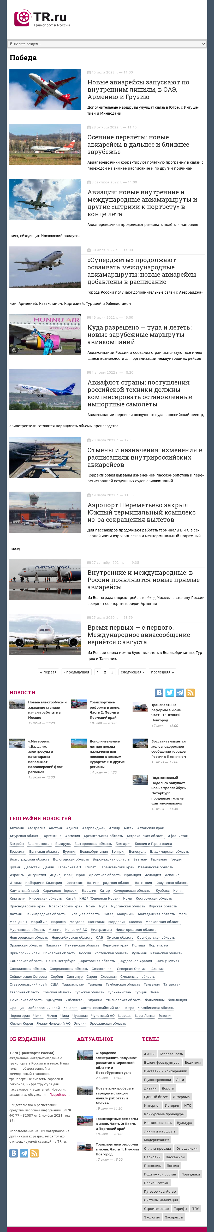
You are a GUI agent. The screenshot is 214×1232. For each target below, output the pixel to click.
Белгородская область (93, 843)
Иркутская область (105, 874)
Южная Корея (21, 1023)
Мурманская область (27, 929)
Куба (103, 905)
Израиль (17, 874)
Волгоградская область (29, 859)
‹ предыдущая (76, 671)
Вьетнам (140, 859)
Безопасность (171, 1053)
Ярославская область (108, 1023)
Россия (85, 952)
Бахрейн (17, 843)
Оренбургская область (156, 937)
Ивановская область (155, 866)
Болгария (123, 843)
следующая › (132, 671)
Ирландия (132, 874)
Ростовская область (111, 952)
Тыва (154, 991)
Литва (108, 913)
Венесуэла (137, 851)
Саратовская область (97, 960)
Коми (127, 898)
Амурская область (25, 835)
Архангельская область (103, 835)
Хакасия (70, 1007)
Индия (55, 874)
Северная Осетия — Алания (140, 968)
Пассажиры (175, 1156)
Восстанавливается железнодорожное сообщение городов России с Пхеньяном (168, 749)
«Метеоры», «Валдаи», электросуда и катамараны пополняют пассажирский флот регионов (45, 756)
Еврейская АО (69, 866)
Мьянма (55, 929)
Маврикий (125, 913)
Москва (135, 921)
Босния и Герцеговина (153, 843)
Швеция (125, 1015)
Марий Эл (39, 921)
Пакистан (54, 945)
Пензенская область (82, 945)
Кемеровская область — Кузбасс (142, 890)
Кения (178, 890)
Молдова (77, 921)
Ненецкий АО (76, 929)
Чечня (52, 1015)
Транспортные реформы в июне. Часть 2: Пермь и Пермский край (105, 709)
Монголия (96, 921)
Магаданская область (156, 913)
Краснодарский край (27, 905)
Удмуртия (54, 999)
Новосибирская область (72, 937)
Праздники (190, 1174)
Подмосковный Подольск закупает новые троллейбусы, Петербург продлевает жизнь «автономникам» (169, 790)
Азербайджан (93, 827)
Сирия (91, 976)
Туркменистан (119, 991)
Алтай (129, 827)
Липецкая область (84, 913)
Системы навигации (161, 1199)
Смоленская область (137, 976)
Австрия (56, 827)
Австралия (36, 827)
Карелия (89, 890)
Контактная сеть (158, 1122)
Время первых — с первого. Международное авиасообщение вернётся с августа (138, 634)
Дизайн (150, 1088)
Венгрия (118, 851)
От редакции (187, 1148)
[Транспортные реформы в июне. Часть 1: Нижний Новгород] (85, 1149)
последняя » (162, 671)
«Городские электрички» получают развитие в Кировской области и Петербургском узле (116, 1062)
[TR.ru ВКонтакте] (159, 693)
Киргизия (18, 898)
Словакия (108, 976)
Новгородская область (29, 937)
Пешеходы (153, 1165)
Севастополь (102, 968)
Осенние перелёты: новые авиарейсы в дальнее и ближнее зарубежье (138, 144)
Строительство (156, 1208)
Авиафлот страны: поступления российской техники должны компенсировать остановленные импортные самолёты (139, 393)
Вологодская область (71, 859)
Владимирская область (169, 851)
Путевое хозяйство (160, 1191)
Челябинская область (156, 1007)
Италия (16, 882)
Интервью (181, 1096)
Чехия (38, 1015)
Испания (172, 874)
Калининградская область (109, 882)
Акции (149, 1053)
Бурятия (69, 851)
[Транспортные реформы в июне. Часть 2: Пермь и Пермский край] (85, 1124)
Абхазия (17, 827)
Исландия (153, 874)
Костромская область (154, 898)
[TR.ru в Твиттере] (169, 693)
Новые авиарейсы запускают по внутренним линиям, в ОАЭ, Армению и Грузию (138, 89)
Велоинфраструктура (162, 1062)
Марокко (58, 921)
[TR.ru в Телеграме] (180, 693)
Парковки (152, 1156)
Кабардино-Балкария (43, 882)
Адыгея (72, 827)
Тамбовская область (123, 984)
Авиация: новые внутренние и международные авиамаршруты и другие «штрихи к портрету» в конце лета (142, 203)
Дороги (168, 1088)
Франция (17, 1007)
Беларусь (63, 843)
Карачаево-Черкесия (60, 890)
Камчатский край (24, 890)
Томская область (57, 991)
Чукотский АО (103, 1015)
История (172, 1105)
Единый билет (156, 1096)
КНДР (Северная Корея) (99, 898)
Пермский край (115, 945)
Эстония (165, 1015)
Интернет (152, 1105)
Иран (80, 874)
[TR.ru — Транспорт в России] (42, 26)
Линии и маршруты (160, 1131)
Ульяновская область (123, 999)
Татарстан (172, 984)
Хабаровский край (44, 1007)
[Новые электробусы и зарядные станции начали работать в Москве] (85, 1093)
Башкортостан (39, 843)
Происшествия (156, 1182)
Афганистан (178, 835)
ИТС (187, 1105)
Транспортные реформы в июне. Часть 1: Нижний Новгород (166, 712)
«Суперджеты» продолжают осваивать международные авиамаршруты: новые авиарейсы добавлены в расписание (141, 271)
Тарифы (180, 1208)
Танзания (152, 984)
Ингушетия (37, 874)
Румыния (139, 952)
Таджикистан (73, 984)
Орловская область (26, 945)
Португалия (158, 945)
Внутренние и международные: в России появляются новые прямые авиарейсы (143, 579)
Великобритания (94, 851)
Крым (91, 905)
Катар (105, 890)
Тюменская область (26, 999)
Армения (72, 835)
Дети (180, 1079)
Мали (183, 913)
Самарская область (26, 960)
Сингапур (75, 976)
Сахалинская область (28, 968)
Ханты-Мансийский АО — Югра (107, 1007)
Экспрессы (174, 1217)
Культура (184, 1122)
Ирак (68, 874)
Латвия (16, 913)
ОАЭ (99, 937)
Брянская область (44, 851)
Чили (65, 1015)
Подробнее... (60, 1094)
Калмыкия (143, 882)
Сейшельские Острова (28, 976)
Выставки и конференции (165, 1070)
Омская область (120, 937)
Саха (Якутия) (167, 960)
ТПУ (195, 1208)
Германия (159, 859)
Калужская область (172, 882)
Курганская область (128, 905)
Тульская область (89, 991)
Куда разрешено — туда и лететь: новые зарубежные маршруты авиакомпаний (139, 334)
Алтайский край (150, 827)
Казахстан (74, 882)
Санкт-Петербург (60, 960)
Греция (176, 859)
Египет (90, 866)
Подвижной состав (160, 1174)
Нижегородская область (136, 929)
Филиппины (155, 999)
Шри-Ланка (145, 1015)
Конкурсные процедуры (164, 1113)
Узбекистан (75, 999)
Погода (173, 1165)
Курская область (163, 905)
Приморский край (25, 952)
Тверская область (24, 991)
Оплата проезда (157, 1148)
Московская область (163, 921)
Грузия (15, 866)
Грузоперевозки (157, 1079)
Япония (80, 1023)
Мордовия (117, 921)
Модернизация (156, 1139)
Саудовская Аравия (135, 960)
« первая (48, 671)
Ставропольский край (28, 984)
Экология (152, 1217)
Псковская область (59, 952)
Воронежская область (111, 859)
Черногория (20, 1015)
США (54, 984)
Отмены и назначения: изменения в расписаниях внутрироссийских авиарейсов (145, 457)
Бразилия (18, 851)
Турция (141, 991)
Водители (193, 1062)
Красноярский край (65, 905)
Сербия (57, 976)
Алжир (114, 827)
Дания (48, 866)
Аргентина (53, 835)
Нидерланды (101, 929)
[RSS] (190, 693)
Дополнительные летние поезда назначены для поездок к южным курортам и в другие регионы (107, 754)
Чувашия (80, 1015)
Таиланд (95, 984)
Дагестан (32, 866)
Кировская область (45, 898)
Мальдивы (18, 921)
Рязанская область (166, 952)
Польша (138, 945)
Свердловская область (69, 968)
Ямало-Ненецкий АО (53, 1023)
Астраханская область (145, 835)
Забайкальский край (116, 866)
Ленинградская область (45, 913)
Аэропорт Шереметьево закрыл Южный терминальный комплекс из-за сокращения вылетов (141, 512)
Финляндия (177, 999)
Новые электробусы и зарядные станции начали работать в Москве (47, 709)
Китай (71, 898)
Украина (95, 999)
